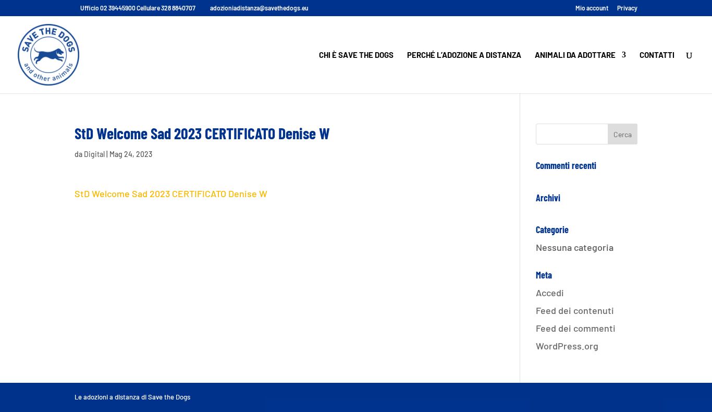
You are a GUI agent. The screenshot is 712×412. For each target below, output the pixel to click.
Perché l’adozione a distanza (464, 55)
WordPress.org (567, 346)
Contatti (657, 55)
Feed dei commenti (576, 328)
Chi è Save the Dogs (356, 55)
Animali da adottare (575, 55)
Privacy (627, 8)
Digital (94, 154)
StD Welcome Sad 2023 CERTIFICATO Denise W (171, 193)
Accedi (550, 292)
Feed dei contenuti (575, 310)
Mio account (591, 8)
